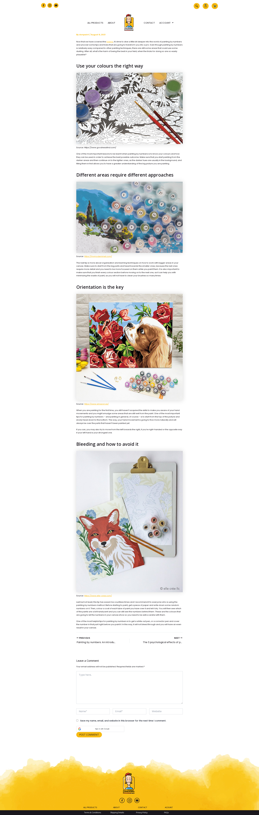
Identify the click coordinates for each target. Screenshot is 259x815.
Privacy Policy (141, 812)
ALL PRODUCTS (90, 807)
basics (110, 41)
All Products (95, 22)
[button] (197, 6)
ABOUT (116, 807)
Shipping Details (117, 812)
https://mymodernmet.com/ (98, 256)
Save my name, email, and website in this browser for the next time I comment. (123, 720)
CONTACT (142, 807)
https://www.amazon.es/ (96, 404)
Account (165, 22)
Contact (149, 22)
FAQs (166, 812)
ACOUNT (169, 807)
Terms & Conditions (92, 812)
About (111, 22)
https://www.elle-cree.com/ (98, 595)
